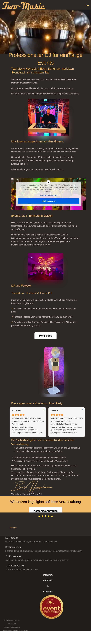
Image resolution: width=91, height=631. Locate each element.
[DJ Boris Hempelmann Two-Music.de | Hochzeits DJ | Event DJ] (48, 486)
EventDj (40, 148)
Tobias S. (54, 410)
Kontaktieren (40, 475)
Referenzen (66, 465)
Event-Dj (49, 465)
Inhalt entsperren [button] (48, 201)
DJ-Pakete (23, 469)
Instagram (48, 575)
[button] (88, 5)
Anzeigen (13, 528)
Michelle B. (16, 410)
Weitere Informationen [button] (48, 195)
